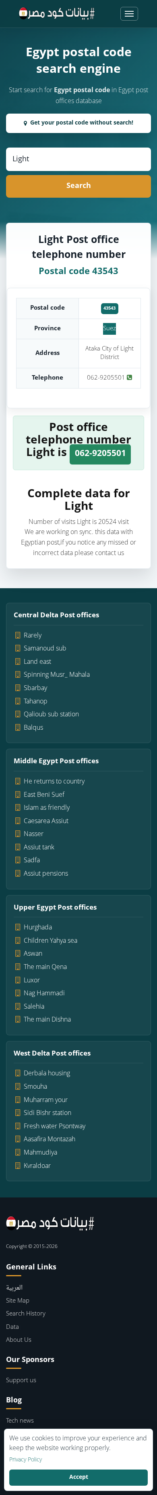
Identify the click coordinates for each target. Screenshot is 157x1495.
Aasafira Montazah (49, 1140)
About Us (18, 1340)
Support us (21, 1381)
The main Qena (45, 967)
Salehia (34, 1007)
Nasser (33, 834)
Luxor (32, 981)
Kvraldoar (37, 1166)
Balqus (33, 728)
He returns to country (54, 782)
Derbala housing (47, 1074)
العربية (14, 1288)
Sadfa (32, 861)
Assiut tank (39, 848)
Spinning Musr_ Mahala (57, 675)
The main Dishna (47, 1020)
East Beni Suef (44, 795)
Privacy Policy (25, 1460)
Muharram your (46, 1100)
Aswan (33, 954)
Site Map (17, 1301)
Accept (78, 1477)
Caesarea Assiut (46, 821)
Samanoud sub (45, 649)
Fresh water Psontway (54, 1127)
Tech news (20, 1421)
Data (12, 1327)
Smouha (35, 1087)
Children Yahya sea (50, 941)
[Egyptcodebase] (57, 14)
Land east (37, 662)
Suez (109, 329)
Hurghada (38, 928)
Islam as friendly (47, 808)
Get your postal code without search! (81, 123)
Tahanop (36, 702)
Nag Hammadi (44, 994)
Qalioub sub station (51, 715)
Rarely (32, 636)
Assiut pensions (46, 874)
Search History (25, 1314)
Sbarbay (35, 688)
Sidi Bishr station (47, 1113)
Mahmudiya (40, 1153)
